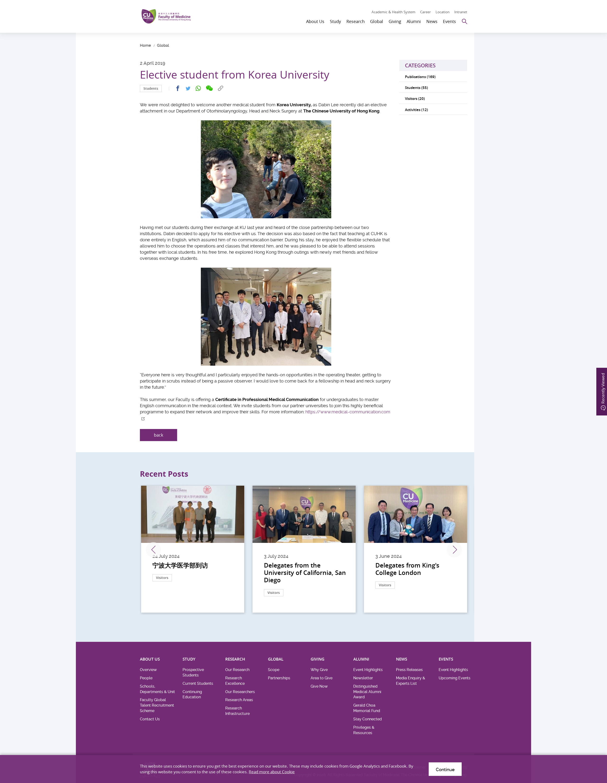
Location (443, 11)
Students (150, 88)
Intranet (460, 11)
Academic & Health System (393, 11)
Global (163, 45)
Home (145, 45)
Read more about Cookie (272, 771)
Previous (153, 549)
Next (454, 549)
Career (425, 11)
